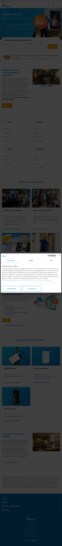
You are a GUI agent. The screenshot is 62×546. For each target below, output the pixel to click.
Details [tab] (31, 260)
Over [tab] (51, 260)
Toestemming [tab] (11, 260)
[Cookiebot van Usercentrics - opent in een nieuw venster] (49, 256)
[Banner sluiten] (59, 255)
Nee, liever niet (32, 288)
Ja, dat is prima (11, 288)
